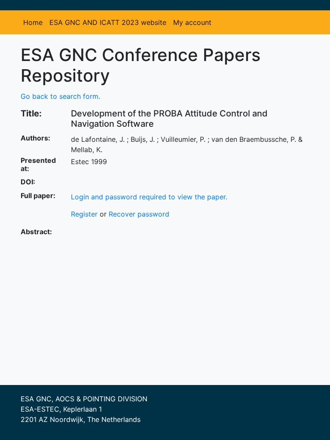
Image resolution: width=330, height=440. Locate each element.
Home (33, 22)
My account (192, 22)
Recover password (139, 214)
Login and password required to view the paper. (149, 196)
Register (84, 214)
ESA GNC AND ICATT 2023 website (107, 22)
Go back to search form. (60, 96)
